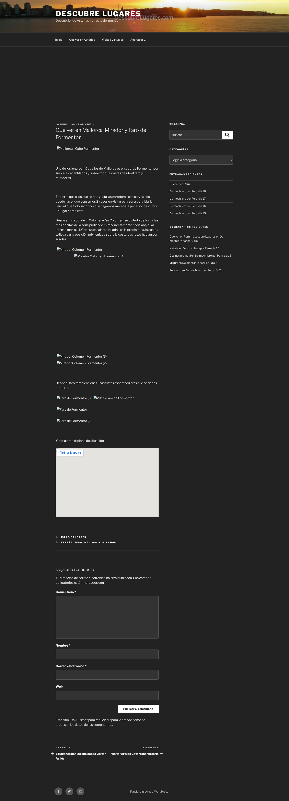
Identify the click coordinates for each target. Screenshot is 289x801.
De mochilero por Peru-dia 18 (187, 191)
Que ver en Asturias (82, 39)
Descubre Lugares (98, 13)
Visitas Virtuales (112, 39)
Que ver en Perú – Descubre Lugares (192, 236)
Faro (79, 542)
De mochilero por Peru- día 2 (203, 270)
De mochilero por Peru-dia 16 (187, 206)
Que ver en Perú (179, 184)
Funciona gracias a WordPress (149, 791)
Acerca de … (138, 39)
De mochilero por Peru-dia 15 (187, 213)
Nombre (63, 645)
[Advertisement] (144, 76)
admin (90, 124)
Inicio (58, 39)
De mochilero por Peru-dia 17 (187, 198)
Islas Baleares (74, 537)
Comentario (66, 592)
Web (59, 686)
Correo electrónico (71, 666)
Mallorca (92, 542)
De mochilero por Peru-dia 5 (199, 262)
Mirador (109, 542)
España (67, 542)
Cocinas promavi (180, 255)
